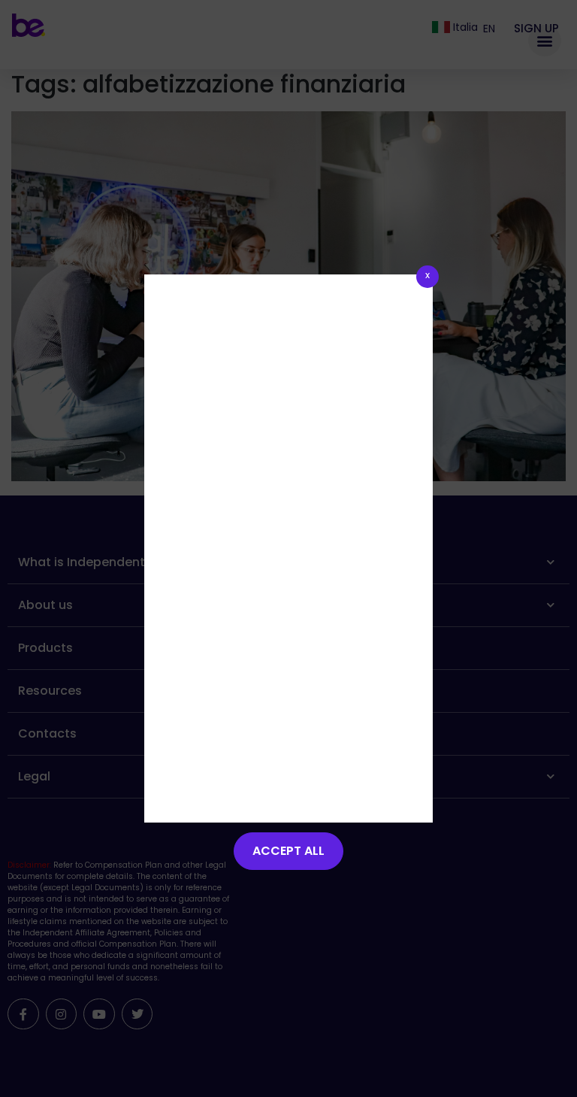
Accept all (288, 850)
